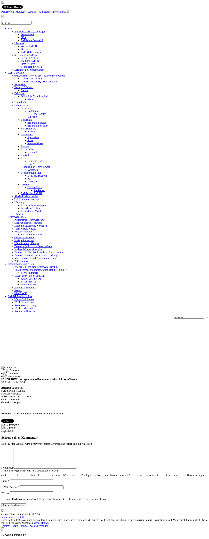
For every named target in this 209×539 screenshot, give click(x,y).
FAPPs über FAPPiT (31, 193)
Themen (18, 214)
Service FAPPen (29, 58)
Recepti (18, 290)
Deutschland (27, 34)
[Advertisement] (104, 341)
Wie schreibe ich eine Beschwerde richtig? (36, 266)
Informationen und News (21, 264)
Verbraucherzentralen (25, 287)
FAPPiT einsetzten (24, 302)
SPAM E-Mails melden (26, 196)
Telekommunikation (31, 172)
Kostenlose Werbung (25, 305)
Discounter (33, 152)
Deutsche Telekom (37, 175)
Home (11, 28)
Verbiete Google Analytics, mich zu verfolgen (24, 525)
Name (5, 480)
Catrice (24, 90)
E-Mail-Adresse (10, 487)
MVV (30, 99)
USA (23, 37)
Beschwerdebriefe (17, 216)
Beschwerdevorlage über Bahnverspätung (35, 255)
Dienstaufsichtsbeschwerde (28, 222)
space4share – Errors (31, 78)
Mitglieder (21, 11)
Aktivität (32, 11)
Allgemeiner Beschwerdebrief (29, 219)
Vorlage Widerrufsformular (28, 249)
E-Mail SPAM (28, 281)
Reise (24, 158)
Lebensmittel (27, 149)
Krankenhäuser (35, 143)
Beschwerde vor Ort (31, 234)
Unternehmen (21, 105)
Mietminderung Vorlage (26, 243)
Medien (25, 184)
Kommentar (7, 467)
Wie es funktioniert (24, 299)
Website (5, 493)
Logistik (25, 155)
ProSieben (39, 190)
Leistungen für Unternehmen (29, 69)
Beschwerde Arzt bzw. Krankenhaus (33, 246)
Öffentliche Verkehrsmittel (34, 96)
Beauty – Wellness (23, 87)
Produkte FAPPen (30, 61)
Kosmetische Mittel (31, 211)
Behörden (19, 93)
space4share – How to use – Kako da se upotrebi (39, 75)
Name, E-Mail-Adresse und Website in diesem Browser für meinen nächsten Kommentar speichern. (56, 499)
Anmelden (44, 11)
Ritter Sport (20, 84)
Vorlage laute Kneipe (25, 228)
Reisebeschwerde (23, 231)
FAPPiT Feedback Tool (20, 296)
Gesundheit (27, 134)
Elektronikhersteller (37, 125)
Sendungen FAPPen (31, 66)
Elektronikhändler (36, 122)
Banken (31, 131)
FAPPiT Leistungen (31, 52)
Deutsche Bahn (35, 161)
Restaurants (33, 111)
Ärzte (30, 140)
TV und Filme (34, 187)
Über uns (19, 43)
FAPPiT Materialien (24, 308)
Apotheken (33, 137)
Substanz (32, 116)
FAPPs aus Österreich (32, 40)
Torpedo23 (20, 102)
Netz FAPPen (28, 63)
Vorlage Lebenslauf (24, 240)
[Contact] (65, 11)
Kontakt (20, 517)
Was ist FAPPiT (29, 46)
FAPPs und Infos (16, 72)
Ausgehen (26, 108)
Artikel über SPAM (31, 278)
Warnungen (20, 202)
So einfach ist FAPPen (26, 55)
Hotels (30, 164)
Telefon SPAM (28, 284)
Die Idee (25, 49)
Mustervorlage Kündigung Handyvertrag (35, 258)
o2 (28, 178)
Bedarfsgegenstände (31, 208)
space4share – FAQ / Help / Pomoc (39, 81)
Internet (25, 146)
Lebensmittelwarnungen (33, 205)
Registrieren (7, 11)
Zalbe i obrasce (22, 261)
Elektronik (26, 119)
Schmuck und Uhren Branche (36, 166)
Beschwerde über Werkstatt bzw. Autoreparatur (38, 252)
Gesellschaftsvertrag (24, 237)
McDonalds (40, 113)
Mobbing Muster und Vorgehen (30, 225)
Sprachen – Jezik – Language (29, 31)
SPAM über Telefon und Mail (29, 275)
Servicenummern (29, 272)
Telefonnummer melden (26, 199)
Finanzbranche (28, 128)
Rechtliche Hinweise (25, 311)
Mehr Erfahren (41, 523)
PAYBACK (20, 293)
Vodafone (32, 181)
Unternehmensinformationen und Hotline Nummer (40, 269)
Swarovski (32, 169)
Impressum (57, 11)
